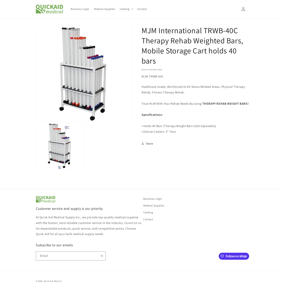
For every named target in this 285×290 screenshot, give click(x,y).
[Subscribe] (101, 255)
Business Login (152, 198)
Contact (148, 219)
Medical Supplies (153, 205)
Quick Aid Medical (53, 281)
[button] (126, 9)
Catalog (148, 212)
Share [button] (149, 143)
